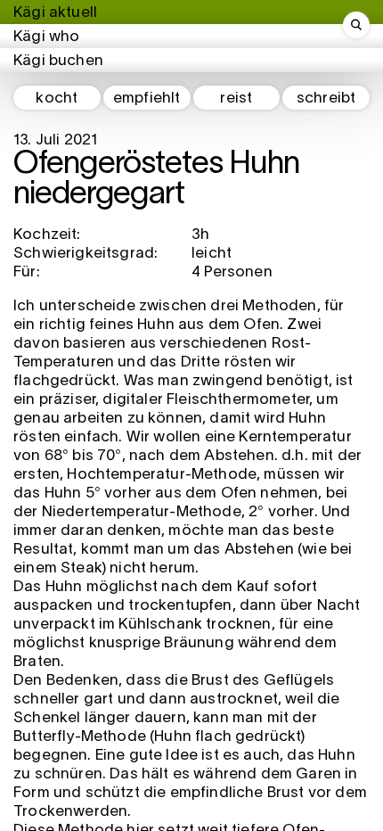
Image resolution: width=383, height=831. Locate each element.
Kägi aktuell (55, 13)
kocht (56, 98)
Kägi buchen (58, 61)
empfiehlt (147, 98)
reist (236, 98)
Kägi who (46, 37)
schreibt (326, 98)
